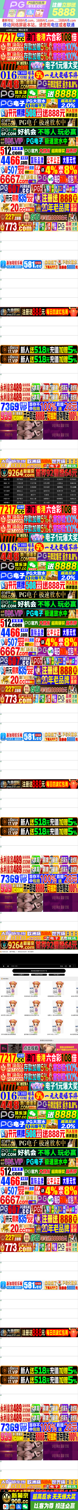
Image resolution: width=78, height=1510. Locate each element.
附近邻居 (20, 487)
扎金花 (73, 491)
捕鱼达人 (20, 491)
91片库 (60, 495)
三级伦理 (20, 483)
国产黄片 (20, 499)
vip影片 (21, 974)
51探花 (46, 495)
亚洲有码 (60, 479)
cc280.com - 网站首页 (17, 30)
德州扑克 (47, 491)
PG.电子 (57, 974)
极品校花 (60, 502)
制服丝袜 (73, 483)
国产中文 (20, 502)
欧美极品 (73, 479)
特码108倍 (39, 974)
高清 (61, 966)
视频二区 (7, 483)
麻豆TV (33, 495)
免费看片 (7, 502)
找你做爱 (47, 487)
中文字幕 (33, 483)
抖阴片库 (7, 499)
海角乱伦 (73, 499)
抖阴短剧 (73, 502)
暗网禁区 (60, 499)
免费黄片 (47, 499)
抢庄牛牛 (33, 491)
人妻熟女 (60, 483)
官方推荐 (7, 491)
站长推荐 (7, 487)
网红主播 (33, 479)
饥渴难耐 (33, 487)
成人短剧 (47, 502)
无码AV (6, 495)
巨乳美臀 (47, 483)
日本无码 (47, 479)
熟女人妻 (33, 499)
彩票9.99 (60, 491)
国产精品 (20, 479)
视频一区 (7, 479)
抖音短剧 (20, 495)
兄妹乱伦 (33, 502)
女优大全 (73, 495)
